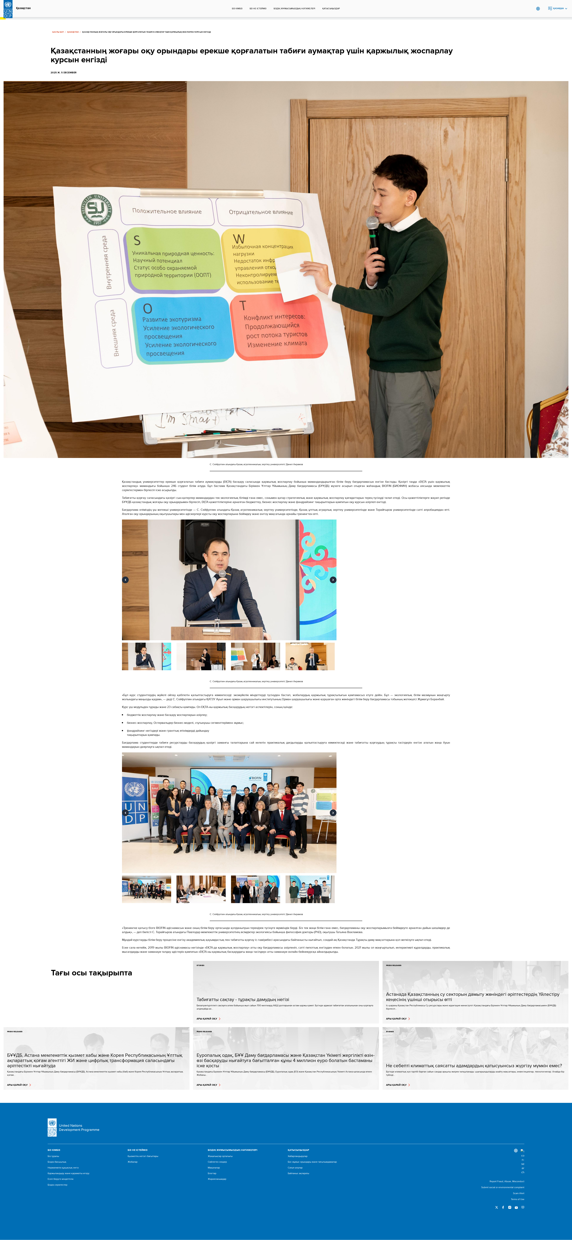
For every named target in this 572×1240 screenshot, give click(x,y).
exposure (522, 1207)
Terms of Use (517, 1199)
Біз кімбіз (237, 8)
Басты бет (58, 32)
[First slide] (333, 579)
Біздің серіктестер (57, 1184)
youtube (516, 1207)
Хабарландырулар (297, 1156)
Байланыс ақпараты (298, 1173)
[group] (229, 580)
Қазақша (558, 8)
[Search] (522, 1161)
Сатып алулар (295, 1167)
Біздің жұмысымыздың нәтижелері (294, 8)
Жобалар (132, 1162)
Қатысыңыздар (331, 8)
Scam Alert (518, 1193)
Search (544, 9)
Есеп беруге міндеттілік (60, 1179)
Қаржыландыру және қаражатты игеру (68, 1173)
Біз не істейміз (258, 8)
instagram (509, 1207)
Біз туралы (53, 1156)
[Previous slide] (125, 579)
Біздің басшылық (57, 1162)
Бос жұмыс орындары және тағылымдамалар (312, 1162)
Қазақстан (23, 8)
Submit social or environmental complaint (502, 1187)
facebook (503, 1207)
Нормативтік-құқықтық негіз (63, 1167)
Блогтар (212, 1173)
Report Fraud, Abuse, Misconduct (507, 1181)
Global (538, 9)
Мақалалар (214, 1167)
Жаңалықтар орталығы (220, 1156)
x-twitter (496, 1207)
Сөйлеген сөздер (217, 1162)
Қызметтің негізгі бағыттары (143, 1156)
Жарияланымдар (217, 1179)
